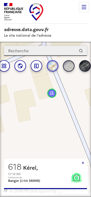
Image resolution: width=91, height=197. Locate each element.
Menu (84, 7)
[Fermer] (83, 163)
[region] (45, 119)
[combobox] (45, 51)
